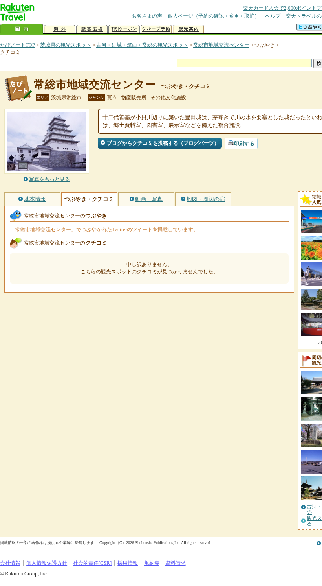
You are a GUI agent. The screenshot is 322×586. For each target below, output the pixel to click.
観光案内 (188, 29)
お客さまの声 (147, 16)
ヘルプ (272, 16)
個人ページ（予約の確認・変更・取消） (214, 16)
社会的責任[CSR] (92, 563)
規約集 (151, 563)
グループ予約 (156, 29)
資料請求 (175, 563)
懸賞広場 (92, 29)
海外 (59, 29)
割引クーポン (124, 29)
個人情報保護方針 (46, 563)
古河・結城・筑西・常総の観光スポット (142, 45)
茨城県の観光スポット (65, 45)
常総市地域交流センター (221, 45)
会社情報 (10, 563)
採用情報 (127, 563)
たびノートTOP (17, 45)
